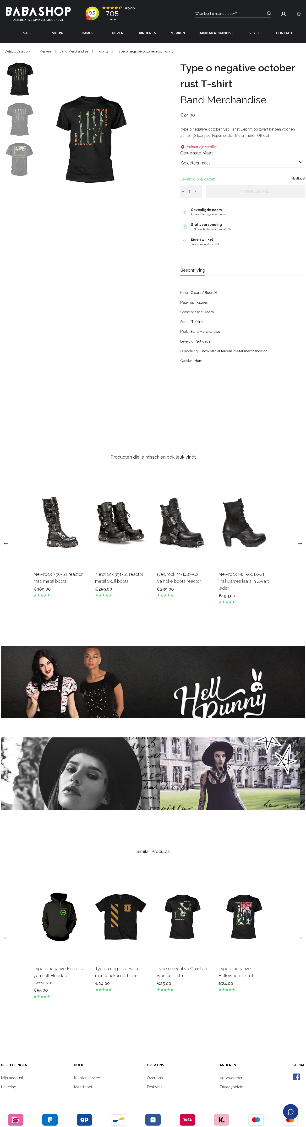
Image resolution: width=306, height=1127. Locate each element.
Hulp (78, 1065)
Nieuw (58, 33)
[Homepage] (38, 14)
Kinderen (147, 33)
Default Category (18, 51)
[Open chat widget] (290, 1111)
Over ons (155, 1065)
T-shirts (102, 51)
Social (299, 1065)
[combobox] (242, 165)
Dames (87, 33)
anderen (228, 1065)
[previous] (8, 543)
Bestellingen (14, 1065)
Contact (284, 33)
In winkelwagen (255, 191)
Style (254, 33)
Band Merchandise (216, 33)
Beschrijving (192, 270)
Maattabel (298, 178)
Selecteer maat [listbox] (195, 162)
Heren (118, 33)
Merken (178, 33)
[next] (298, 543)
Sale (27, 33)
